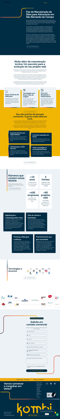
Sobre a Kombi (39, 384)
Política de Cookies (7, 413)
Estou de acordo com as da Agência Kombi (36, 367)
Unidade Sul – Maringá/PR (38, 379)
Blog (37, 395)
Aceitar (47, 414)
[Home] (7, 2)
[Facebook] (55, 383)
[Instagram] (47, 383)
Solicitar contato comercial (37, 370)
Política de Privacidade (8, 412)
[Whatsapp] (57, 414)
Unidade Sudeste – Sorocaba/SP (23, 379)
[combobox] (36, 355)
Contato (38, 397)
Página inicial (39, 382)
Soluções (38, 387)
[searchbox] (37, 354)
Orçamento (39, 391)
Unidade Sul (39, 385)
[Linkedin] (51, 383)
